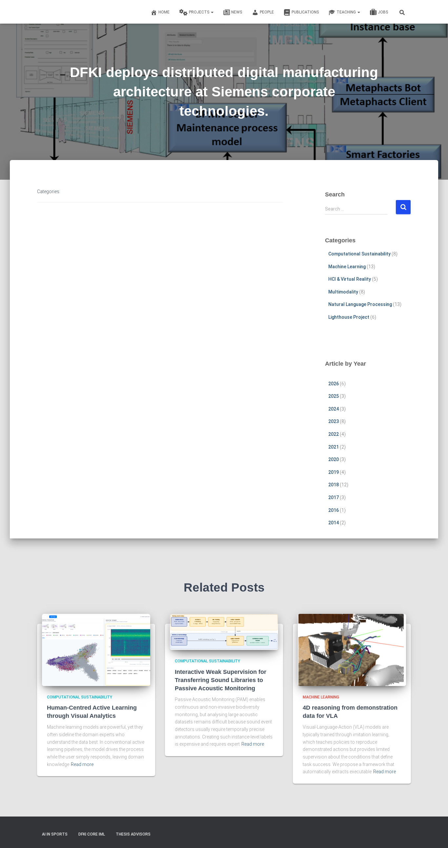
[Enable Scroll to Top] (435, 835)
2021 (333, 447)
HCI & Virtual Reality (349, 279)
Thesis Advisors (133, 834)
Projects (199, 12)
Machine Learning (347, 266)
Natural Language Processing (360, 304)
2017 (333, 497)
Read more (82, 764)
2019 (333, 472)
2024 (333, 409)
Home (164, 12)
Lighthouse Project (348, 317)
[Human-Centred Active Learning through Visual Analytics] (96, 649)
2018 (333, 484)
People (267, 12)
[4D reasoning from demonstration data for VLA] (352, 649)
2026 (333, 383)
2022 (333, 434)
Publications (305, 12)
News (236, 12)
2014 (333, 522)
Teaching (346, 12)
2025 (333, 396)
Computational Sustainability (359, 253)
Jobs (383, 12)
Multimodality (343, 291)
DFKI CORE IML (91, 834)
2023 (333, 421)
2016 (333, 510)
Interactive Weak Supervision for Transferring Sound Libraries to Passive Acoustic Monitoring (220, 680)
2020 (333, 459)
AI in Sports (55, 834)
